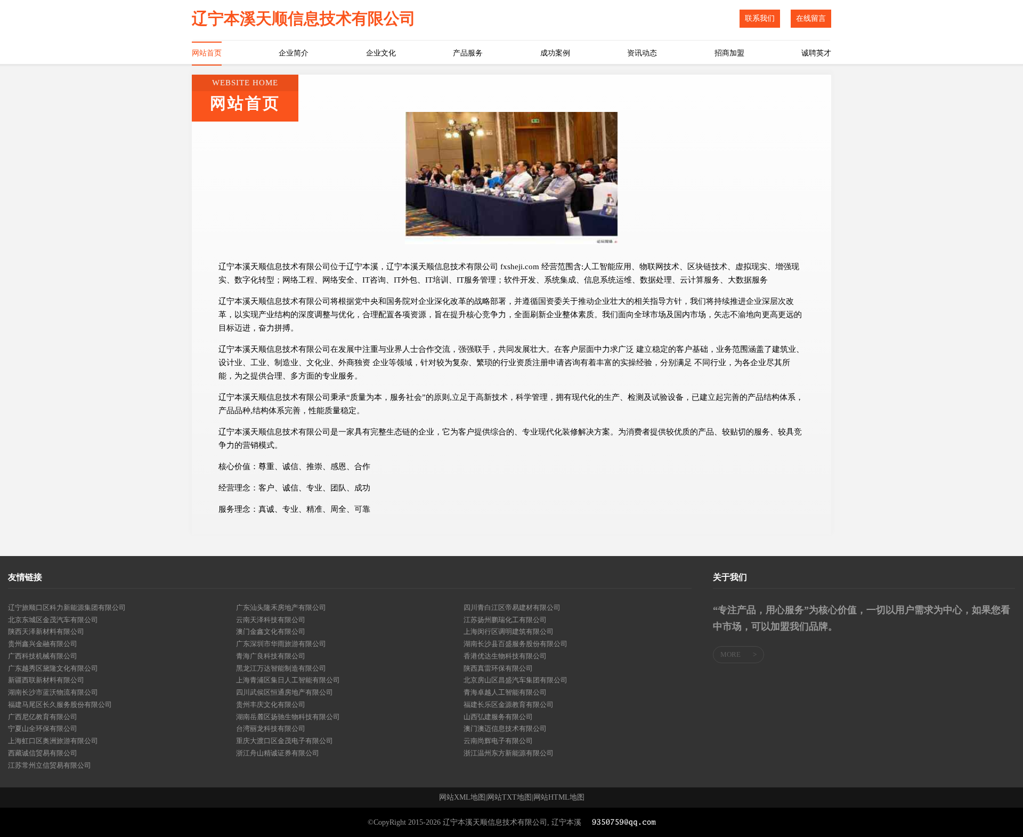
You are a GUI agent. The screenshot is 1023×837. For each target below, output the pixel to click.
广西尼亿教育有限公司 (42, 717)
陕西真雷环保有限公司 (498, 668)
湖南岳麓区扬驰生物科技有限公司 (288, 717)
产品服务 (468, 53)
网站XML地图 (462, 797)
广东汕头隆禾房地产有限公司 (281, 607)
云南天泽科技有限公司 (270, 620)
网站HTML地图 (558, 797)
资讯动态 (642, 53)
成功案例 (555, 53)
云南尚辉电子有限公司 (498, 741)
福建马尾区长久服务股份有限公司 (60, 705)
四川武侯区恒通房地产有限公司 (284, 692)
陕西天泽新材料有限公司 (46, 631)
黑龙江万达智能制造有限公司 (281, 668)
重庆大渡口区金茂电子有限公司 (284, 741)
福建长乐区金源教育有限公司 (509, 705)
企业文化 (381, 53)
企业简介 (293, 53)
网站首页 (207, 53)
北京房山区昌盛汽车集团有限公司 (515, 680)
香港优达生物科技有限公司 (505, 656)
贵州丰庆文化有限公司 (270, 705)
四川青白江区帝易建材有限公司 (512, 607)
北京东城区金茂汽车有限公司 (53, 620)
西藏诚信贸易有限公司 (42, 753)
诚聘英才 (816, 53)
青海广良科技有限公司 (270, 656)
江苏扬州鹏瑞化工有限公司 (505, 620)
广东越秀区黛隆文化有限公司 (53, 668)
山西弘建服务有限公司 (498, 717)
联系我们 (760, 18)
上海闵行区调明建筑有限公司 (509, 631)
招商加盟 (729, 53)
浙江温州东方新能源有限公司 (509, 753)
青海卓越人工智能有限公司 (505, 692)
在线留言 (811, 18)
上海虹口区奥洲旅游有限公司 (53, 741)
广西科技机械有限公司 (42, 656)
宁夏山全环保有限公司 (42, 729)
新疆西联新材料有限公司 (46, 680)
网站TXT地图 (509, 797)
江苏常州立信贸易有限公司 (49, 765)
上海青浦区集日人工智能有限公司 (288, 680)
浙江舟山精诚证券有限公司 (277, 753)
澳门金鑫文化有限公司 (270, 631)
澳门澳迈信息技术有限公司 (505, 729)
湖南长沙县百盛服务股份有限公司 (515, 644)
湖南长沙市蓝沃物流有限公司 (53, 692)
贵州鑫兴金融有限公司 (42, 644)
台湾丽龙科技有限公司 (270, 729)
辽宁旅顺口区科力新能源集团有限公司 (67, 607)
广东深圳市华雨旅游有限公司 (281, 644)
